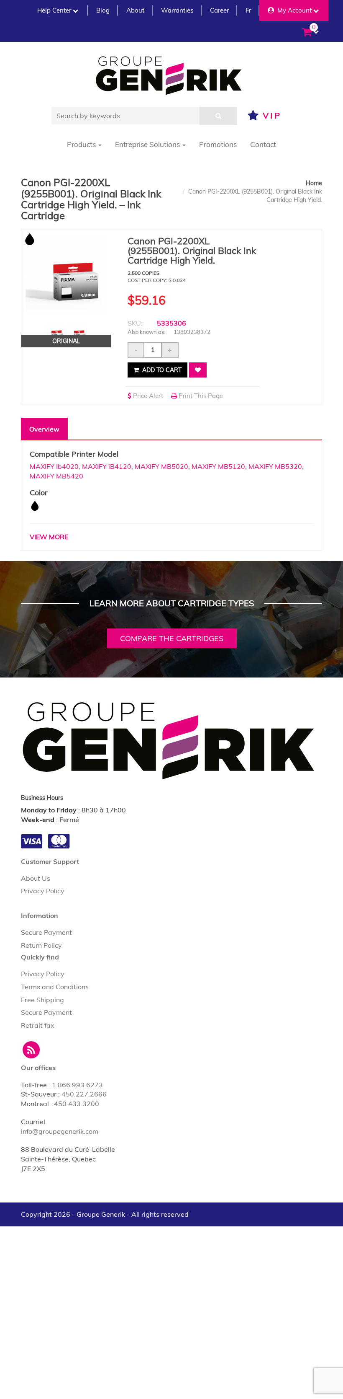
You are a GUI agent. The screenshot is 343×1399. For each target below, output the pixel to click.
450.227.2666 (84, 1094)
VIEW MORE (49, 537)
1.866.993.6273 (77, 1085)
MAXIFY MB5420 (56, 476)
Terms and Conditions (55, 987)
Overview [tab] (44, 429)
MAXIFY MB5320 (275, 466)
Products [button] (82, 144)
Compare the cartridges (171, 638)
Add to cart (161, 370)
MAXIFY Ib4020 (54, 466)
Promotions (218, 144)
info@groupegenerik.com (59, 1131)
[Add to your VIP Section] (198, 370)
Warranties (177, 10)
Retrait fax (37, 1025)
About (135, 10)
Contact (263, 144)
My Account (293, 10)
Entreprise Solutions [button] (148, 144)
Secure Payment (46, 932)
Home (314, 183)
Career (219, 10)
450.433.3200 (76, 1103)
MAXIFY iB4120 (106, 466)
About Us (35, 878)
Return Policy (41, 945)
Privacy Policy (42, 891)
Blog (103, 10)
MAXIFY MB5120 (218, 466)
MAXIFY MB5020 (161, 466)
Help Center (54, 10)
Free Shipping (42, 1000)
